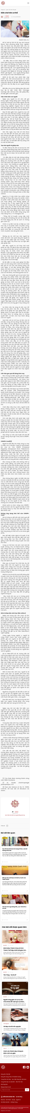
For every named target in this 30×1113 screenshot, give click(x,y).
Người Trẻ (18, 1099)
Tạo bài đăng (19, 1096)
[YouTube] (28, 1067)
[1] (5, 119)
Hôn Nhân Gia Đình (5, 1102)
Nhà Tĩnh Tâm (19, 1082)
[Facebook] (24, 1067)
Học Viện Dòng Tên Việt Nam (19, 1079)
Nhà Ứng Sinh (4, 1084)
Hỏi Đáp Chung (13, 1102)
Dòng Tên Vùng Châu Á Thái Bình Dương (11, 1076)
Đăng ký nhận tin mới (6, 1087)
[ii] (11, 441)
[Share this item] (27, 862)
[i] (8, 221)
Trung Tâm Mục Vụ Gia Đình (8, 1082)
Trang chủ (3, 9)
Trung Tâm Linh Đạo (6, 1079)
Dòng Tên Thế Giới (5, 1074)
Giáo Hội (3, 1099)
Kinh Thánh (8, 1099)
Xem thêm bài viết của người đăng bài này (15, 815)
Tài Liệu (13, 1099)
